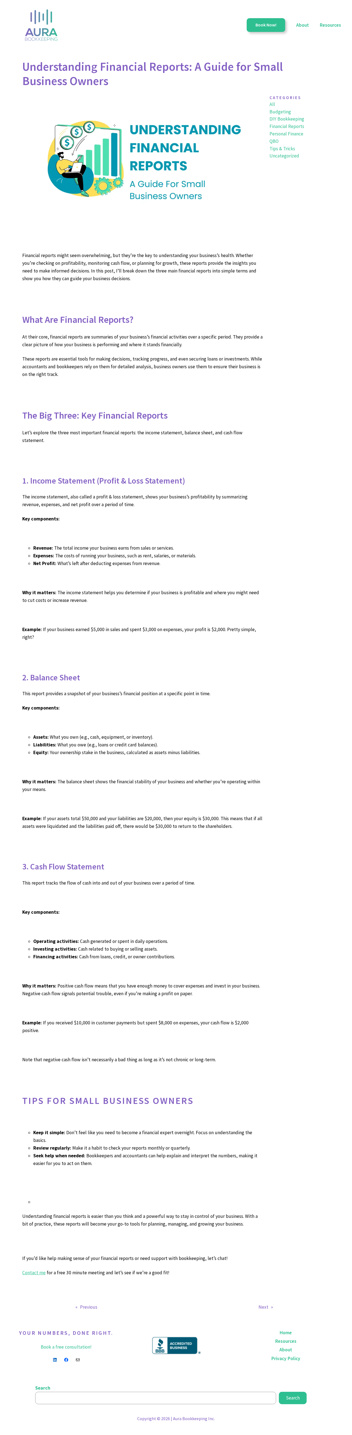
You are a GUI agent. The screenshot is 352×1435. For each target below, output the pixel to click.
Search (42, 1388)
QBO (274, 141)
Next (263, 1307)
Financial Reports (287, 126)
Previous (88, 1307)
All (272, 104)
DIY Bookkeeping (287, 119)
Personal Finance (286, 134)
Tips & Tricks (282, 149)
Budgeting (280, 112)
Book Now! (265, 25)
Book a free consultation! (66, 1347)
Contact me (34, 1273)
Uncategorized (284, 156)
